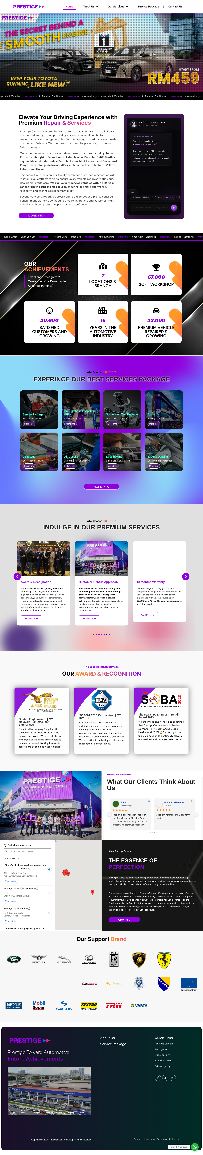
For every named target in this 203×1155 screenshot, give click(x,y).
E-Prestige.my (162, 1066)
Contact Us (175, 6)
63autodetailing (163, 1060)
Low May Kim (128, 802)
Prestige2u (161, 1049)
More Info (29, 423)
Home (69, 6)
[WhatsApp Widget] (195, 1147)
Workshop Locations (165, 197)
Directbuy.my (162, 1055)
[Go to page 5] (154, 832)
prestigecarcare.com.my (145, 144)
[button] (93, 634)
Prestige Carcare (164, 1043)
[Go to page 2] (148, 832)
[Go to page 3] (150, 832)
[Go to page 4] (152, 832)
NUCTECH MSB (172, 802)
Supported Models (142, 197)
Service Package (148, 6)
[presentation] (17, 576)
